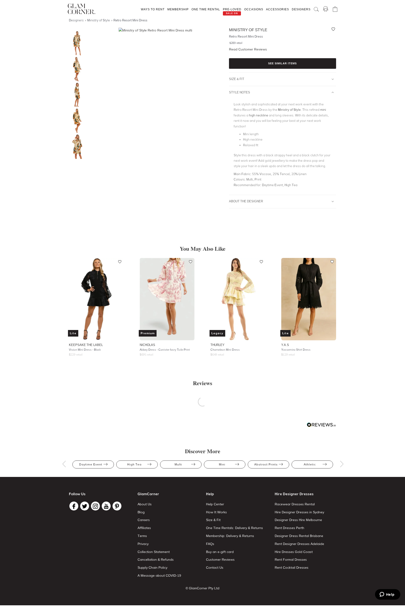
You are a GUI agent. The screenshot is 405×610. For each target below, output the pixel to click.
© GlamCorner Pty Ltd (202, 588)
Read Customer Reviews (248, 49)
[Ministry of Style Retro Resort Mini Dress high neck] (76, 146)
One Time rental (205, 9)
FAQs (210, 544)
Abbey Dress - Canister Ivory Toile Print (165, 349)
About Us (145, 504)
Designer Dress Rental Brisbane (299, 536)
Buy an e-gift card (220, 552)
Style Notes (239, 92)
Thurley (217, 345)
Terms (142, 536)
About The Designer (246, 201)
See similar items (282, 63)
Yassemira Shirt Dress (296, 349)
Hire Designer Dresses (294, 494)
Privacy (143, 544)
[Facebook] (73, 506)
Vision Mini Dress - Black (85, 349)
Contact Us (214, 567)
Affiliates (144, 528)
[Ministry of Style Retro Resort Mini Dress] (76, 95)
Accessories (277, 9)
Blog (141, 512)
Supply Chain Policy (152, 567)
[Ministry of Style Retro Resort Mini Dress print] (76, 120)
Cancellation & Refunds (156, 559)
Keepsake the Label (86, 345)
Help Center (215, 504)
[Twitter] (84, 506)
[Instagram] (95, 506)
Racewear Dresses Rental (295, 504)
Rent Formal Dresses (291, 559)
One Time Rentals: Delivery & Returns (234, 528)
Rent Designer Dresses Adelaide (299, 544)
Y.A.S (285, 345)
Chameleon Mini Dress (225, 349)
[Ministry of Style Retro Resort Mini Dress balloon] (76, 69)
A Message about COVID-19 (159, 575)
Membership (178, 9)
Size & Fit (236, 79)
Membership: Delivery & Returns (230, 536)
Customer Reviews (220, 559)
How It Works (216, 512)
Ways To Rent (153, 9)
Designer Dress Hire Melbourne (298, 520)
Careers (144, 520)
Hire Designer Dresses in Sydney (299, 512)
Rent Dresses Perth (289, 528)
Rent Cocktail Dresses (291, 567)
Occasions (253, 9)
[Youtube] (106, 506)
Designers (301, 9)
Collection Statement (154, 552)
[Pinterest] (116, 506)
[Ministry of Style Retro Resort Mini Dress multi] (76, 43)
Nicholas (147, 345)
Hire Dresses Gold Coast (294, 552)
